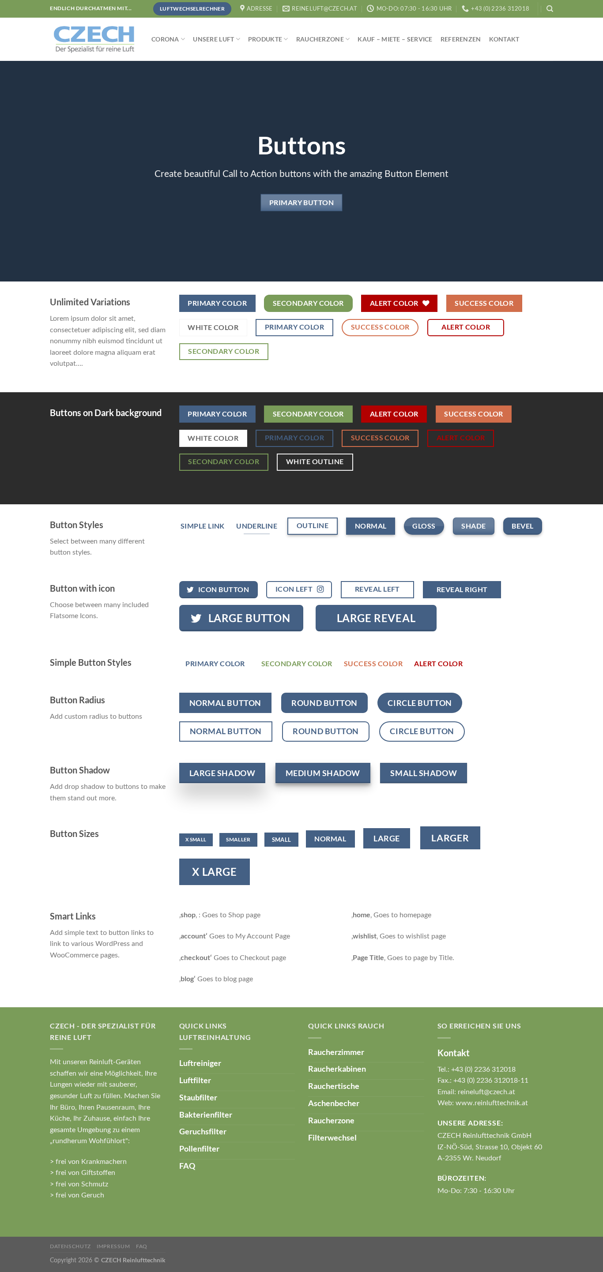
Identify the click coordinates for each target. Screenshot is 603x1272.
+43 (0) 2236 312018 (483, 1069)
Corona (165, 39)
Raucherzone (320, 39)
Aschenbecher (333, 1103)
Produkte (265, 39)
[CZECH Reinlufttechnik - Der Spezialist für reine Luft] (94, 39)
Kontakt (504, 39)
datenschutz (70, 1246)
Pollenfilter (199, 1148)
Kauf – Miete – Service (395, 39)
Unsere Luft (213, 39)
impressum (113, 1246)
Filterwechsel (332, 1137)
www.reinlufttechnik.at (492, 1103)
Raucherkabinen (337, 1068)
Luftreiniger (200, 1063)
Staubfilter (198, 1097)
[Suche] (549, 9)
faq (141, 1246)
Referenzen (461, 39)
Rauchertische (333, 1086)
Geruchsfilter (202, 1131)
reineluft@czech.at (486, 1092)
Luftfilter (195, 1080)
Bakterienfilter (205, 1114)
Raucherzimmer (336, 1052)
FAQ (187, 1166)
